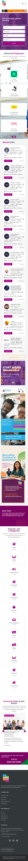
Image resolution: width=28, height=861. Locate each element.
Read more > (7, 745)
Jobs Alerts (3, 820)
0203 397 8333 (14, 762)
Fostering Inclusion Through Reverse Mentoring (13, 732)
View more (8, 160)
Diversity (7, 715)
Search (14, 43)
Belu (14, 112)
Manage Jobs (4, 797)
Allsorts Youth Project (14, 79)
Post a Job (3, 799)
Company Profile (4, 795)
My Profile (3, 814)
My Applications (4, 818)
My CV (2, 811)
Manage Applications (5, 801)
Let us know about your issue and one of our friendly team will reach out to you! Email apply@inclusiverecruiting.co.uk (13, 514)
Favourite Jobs (4, 815)
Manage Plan (4, 803)
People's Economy (14, 129)
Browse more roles (14, 357)
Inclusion (12, 715)
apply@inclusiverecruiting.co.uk (8, 834)
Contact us (21, 522)
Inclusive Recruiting (9, 736)
